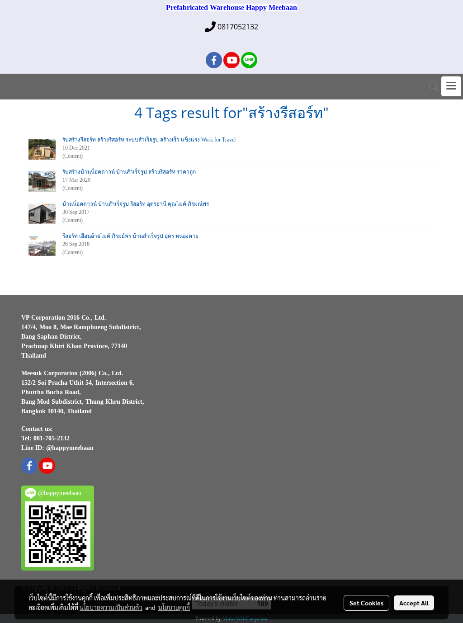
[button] (431, 86)
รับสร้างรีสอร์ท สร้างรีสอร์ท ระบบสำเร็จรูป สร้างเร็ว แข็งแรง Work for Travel (149, 140)
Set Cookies (366, 603)
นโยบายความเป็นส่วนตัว (111, 607)
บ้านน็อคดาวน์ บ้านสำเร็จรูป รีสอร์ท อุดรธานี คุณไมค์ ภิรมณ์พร (135, 204)
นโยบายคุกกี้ (174, 607)
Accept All (414, 603)
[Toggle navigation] (451, 86)
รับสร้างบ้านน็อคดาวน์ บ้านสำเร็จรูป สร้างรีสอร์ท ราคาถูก (129, 172)
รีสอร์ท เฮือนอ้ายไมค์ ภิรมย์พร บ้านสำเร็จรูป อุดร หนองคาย (130, 236)
